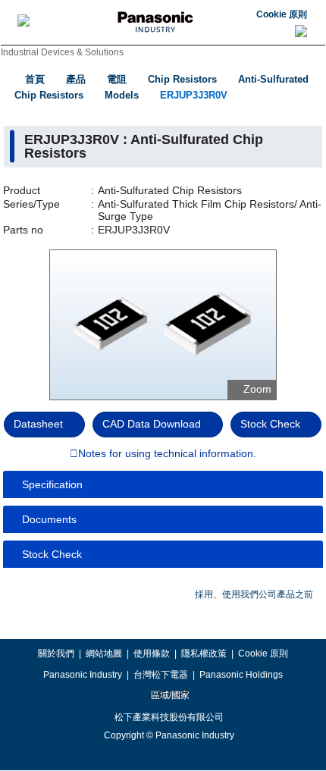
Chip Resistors (182, 79)
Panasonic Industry (82, 674)
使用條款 (151, 653)
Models (122, 95)
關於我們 (56, 653)
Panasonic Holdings (241, 674)
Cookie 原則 (281, 14)
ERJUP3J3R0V (193, 95)
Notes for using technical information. (167, 454)
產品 (76, 79)
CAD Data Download (151, 424)
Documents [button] (49, 519)
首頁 (35, 79)
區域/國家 (169, 695)
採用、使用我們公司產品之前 (254, 594)
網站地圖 (104, 653)
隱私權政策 (204, 653)
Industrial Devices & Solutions (62, 52)
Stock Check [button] (52, 554)
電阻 (117, 79)
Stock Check (270, 424)
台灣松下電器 (160, 674)
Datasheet (38, 424)
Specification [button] (52, 484)
